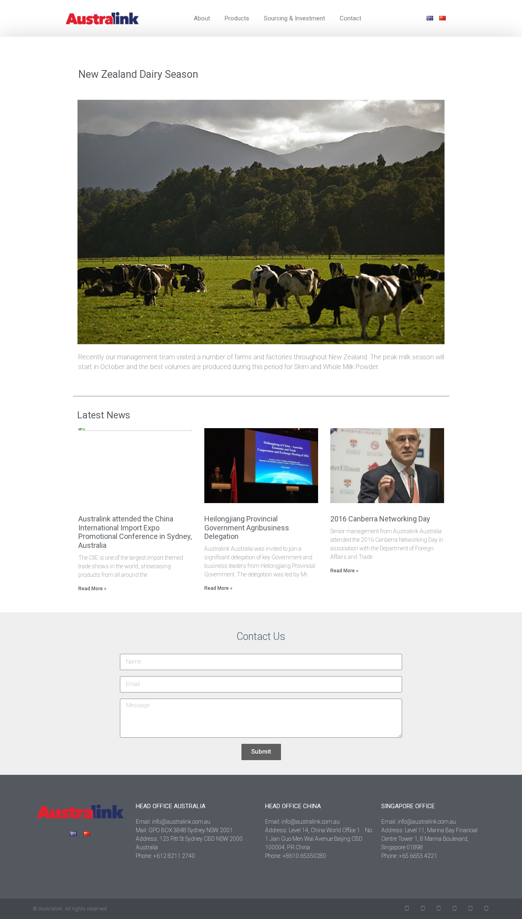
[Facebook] (423, 909)
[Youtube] (454, 909)
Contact (350, 18)
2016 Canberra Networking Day (380, 518)
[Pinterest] (470, 909)
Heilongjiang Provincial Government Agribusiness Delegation (246, 527)
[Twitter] (407, 909)
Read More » (92, 588)
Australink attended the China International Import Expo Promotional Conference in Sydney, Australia (135, 532)
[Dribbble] (439, 909)
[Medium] (486, 909)
